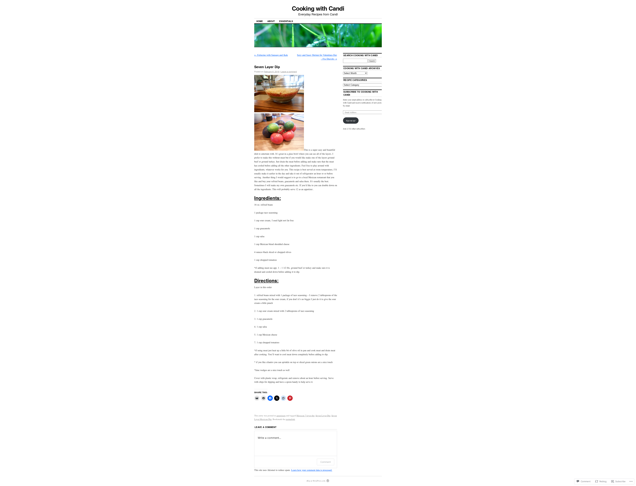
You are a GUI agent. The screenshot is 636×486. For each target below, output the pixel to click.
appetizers (281, 415)
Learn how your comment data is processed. (311, 470)
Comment (325, 461)
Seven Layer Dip (323, 415)
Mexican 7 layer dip (305, 415)
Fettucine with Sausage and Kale (271, 55)
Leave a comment (289, 71)
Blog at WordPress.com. (316, 480)
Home (259, 21)
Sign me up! (351, 120)
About (271, 21)
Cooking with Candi (318, 8)
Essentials (286, 21)
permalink (290, 419)
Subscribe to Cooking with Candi (360, 93)
